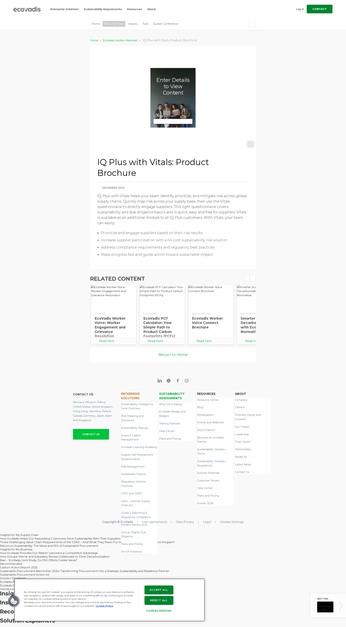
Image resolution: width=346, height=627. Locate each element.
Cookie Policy (104, 606)
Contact (319, 9)
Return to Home (173, 354)
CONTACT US (91, 434)
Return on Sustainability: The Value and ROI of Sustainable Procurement (49, 545)
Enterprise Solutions (64, 9)
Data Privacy (185, 522)
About (151, 9)
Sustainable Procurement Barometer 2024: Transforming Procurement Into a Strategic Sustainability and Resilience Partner (84, 571)
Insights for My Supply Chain (19, 535)
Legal (207, 522)
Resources (134, 9)
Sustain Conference (165, 23)
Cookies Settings (232, 522)
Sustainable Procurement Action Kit (24, 574)
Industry (133, 23)
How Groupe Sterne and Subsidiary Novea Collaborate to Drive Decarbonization (55, 556)
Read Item (106, 341)
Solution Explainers (13, 578)
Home (96, 23)
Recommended (11, 563)
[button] (14, 601)
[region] (109, 600)
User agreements (154, 522)
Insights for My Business (16, 549)
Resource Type (113, 23)
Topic (145, 23)
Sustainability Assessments (103, 9)
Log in (300, 9)
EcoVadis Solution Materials (120, 40)
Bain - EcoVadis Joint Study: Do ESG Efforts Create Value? (38, 560)
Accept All (159, 589)
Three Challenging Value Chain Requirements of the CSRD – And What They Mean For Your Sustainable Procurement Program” (87, 542)
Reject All (159, 600)
